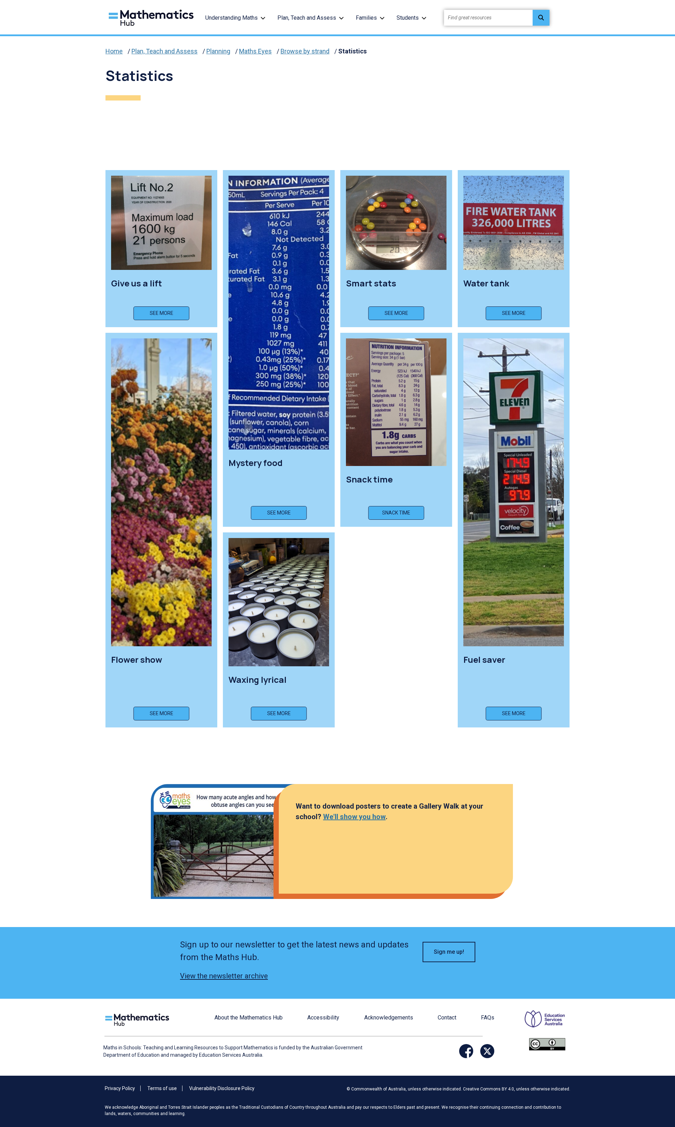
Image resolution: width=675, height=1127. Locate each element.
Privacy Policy (120, 1088)
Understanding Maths (231, 17)
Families (366, 17)
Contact (447, 1017)
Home (114, 51)
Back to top (648, 1073)
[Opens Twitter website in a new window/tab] (487, 1051)
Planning (218, 51)
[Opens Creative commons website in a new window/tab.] (547, 1043)
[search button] (541, 18)
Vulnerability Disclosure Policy (222, 1088)
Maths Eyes (255, 51)
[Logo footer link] (138, 1018)
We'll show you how (354, 816)
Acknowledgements (388, 1017)
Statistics (352, 51)
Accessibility (323, 1017)
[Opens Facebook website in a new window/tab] (466, 1051)
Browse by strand (305, 51)
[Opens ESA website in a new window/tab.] (540, 1023)
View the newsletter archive (224, 976)
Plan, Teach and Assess (306, 17)
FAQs (487, 1017)
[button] (263, 17)
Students (408, 17)
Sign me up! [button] (449, 951)
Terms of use (162, 1088)
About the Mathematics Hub (248, 1017)
